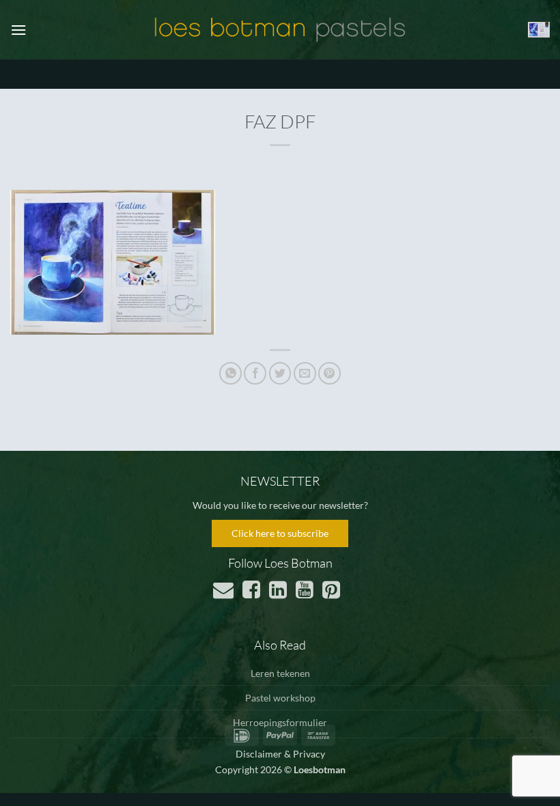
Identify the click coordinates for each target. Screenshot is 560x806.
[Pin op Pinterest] (329, 373)
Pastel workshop (280, 698)
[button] (18, 29)
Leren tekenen (280, 673)
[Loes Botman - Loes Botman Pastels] (280, 30)
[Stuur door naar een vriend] (305, 373)
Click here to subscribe (280, 533)
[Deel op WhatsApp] (230, 373)
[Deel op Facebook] (255, 373)
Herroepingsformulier (280, 722)
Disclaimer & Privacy (280, 754)
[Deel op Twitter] (280, 373)
